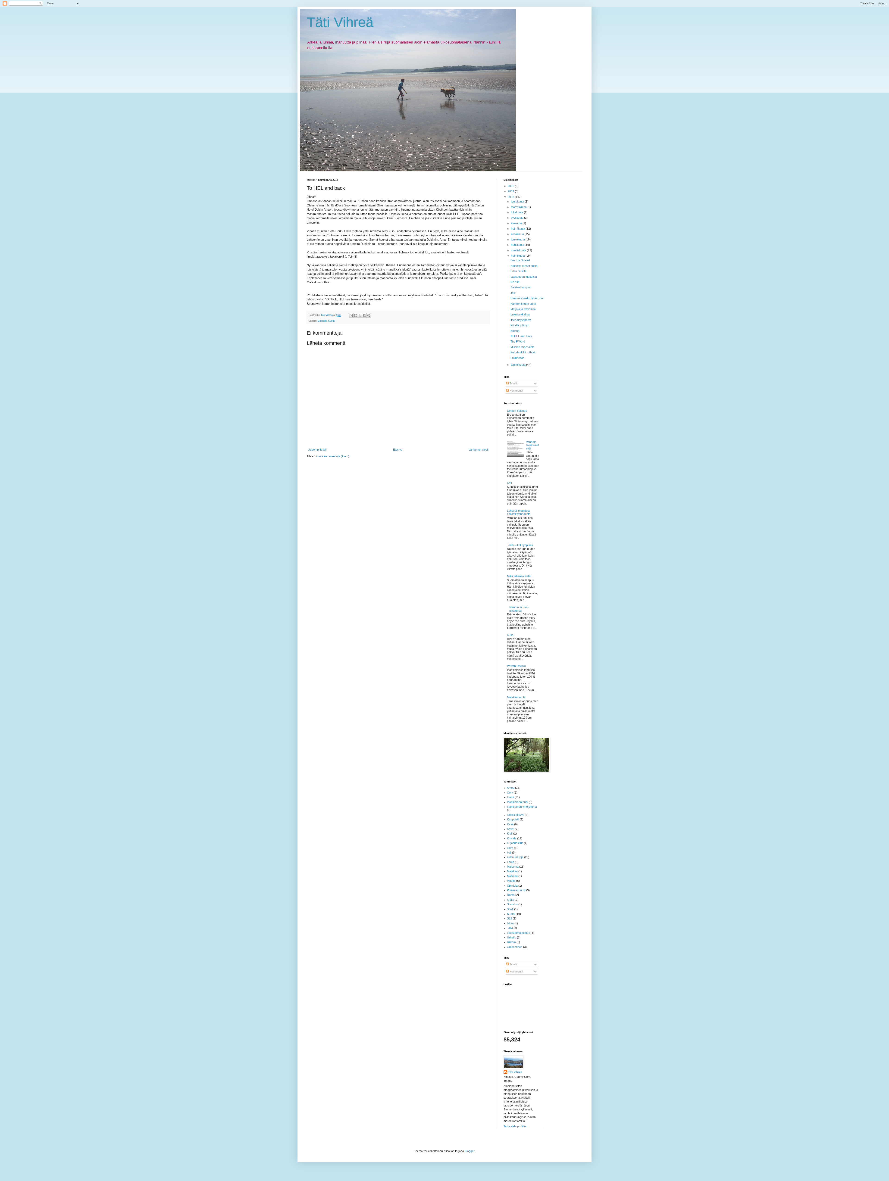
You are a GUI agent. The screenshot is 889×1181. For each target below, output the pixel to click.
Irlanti (510, 797)
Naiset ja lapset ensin (524, 266)
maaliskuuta (519, 250)
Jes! (513, 293)
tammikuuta (518, 364)
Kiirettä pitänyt (519, 325)
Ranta (511, 895)
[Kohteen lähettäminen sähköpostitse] (351, 315)
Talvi (510, 928)
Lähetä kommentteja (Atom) (331, 456)
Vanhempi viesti (478, 449)
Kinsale (511, 838)
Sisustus (512, 904)
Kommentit (516, 390)
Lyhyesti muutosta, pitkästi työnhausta (518, 512)
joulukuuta (518, 201)
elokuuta (517, 223)
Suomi (331, 320)
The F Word (517, 341)
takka (510, 923)
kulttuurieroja (515, 857)
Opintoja (512, 885)
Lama (510, 862)
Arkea (510, 787)
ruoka (510, 899)
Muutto (511, 880)
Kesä (510, 824)
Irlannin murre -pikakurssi (519, 609)
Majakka (512, 871)
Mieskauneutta (516, 697)
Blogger (469, 1151)
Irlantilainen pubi (517, 802)
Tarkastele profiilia (515, 1126)
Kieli (510, 833)
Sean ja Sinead (520, 260)
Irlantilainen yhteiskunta (522, 806)
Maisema (513, 866)
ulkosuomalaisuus (518, 933)
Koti (509, 483)
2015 (511, 186)
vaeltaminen (515, 947)
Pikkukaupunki (516, 890)
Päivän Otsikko (516, 666)
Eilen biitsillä (518, 271)
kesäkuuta (518, 234)
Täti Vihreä (340, 22)
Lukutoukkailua (520, 314)
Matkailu (322, 320)
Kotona (515, 331)
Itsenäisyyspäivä (520, 320)
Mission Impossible (522, 347)
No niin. (515, 282)
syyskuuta (517, 217)
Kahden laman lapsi (523, 303)
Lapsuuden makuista (523, 276)
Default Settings (517, 410)
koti (509, 852)
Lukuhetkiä (517, 358)
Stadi (510, 909)
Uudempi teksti (317, 449)
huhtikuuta (518, 244)
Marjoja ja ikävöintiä (523, 309)
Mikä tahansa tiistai (519, 576)
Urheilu (511, 937)
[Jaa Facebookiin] (364, 315)
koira (510, 848)
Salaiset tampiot (520, 287)
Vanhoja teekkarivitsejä (532, 445)
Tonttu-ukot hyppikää (520, 545)
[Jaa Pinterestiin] (368, 315)
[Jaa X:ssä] (360, 315)
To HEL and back (521, 336)
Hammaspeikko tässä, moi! (527, 298)
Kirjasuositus (515, 843)
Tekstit (513, 383)
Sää (509, 918)
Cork (510, 792)
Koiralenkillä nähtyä (522, 352)
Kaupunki (513, 819)
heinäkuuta (518, 228)
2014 (511, 191)
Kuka (510, 635)
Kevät (510, 829)
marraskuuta (519, 207)
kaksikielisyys (515, 814)
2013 (511, 197)
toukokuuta (518, 239)
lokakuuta (517, 212)
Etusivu (397, 449)
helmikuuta (518, 255)
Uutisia (511, 942)
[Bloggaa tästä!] (355, 315)
